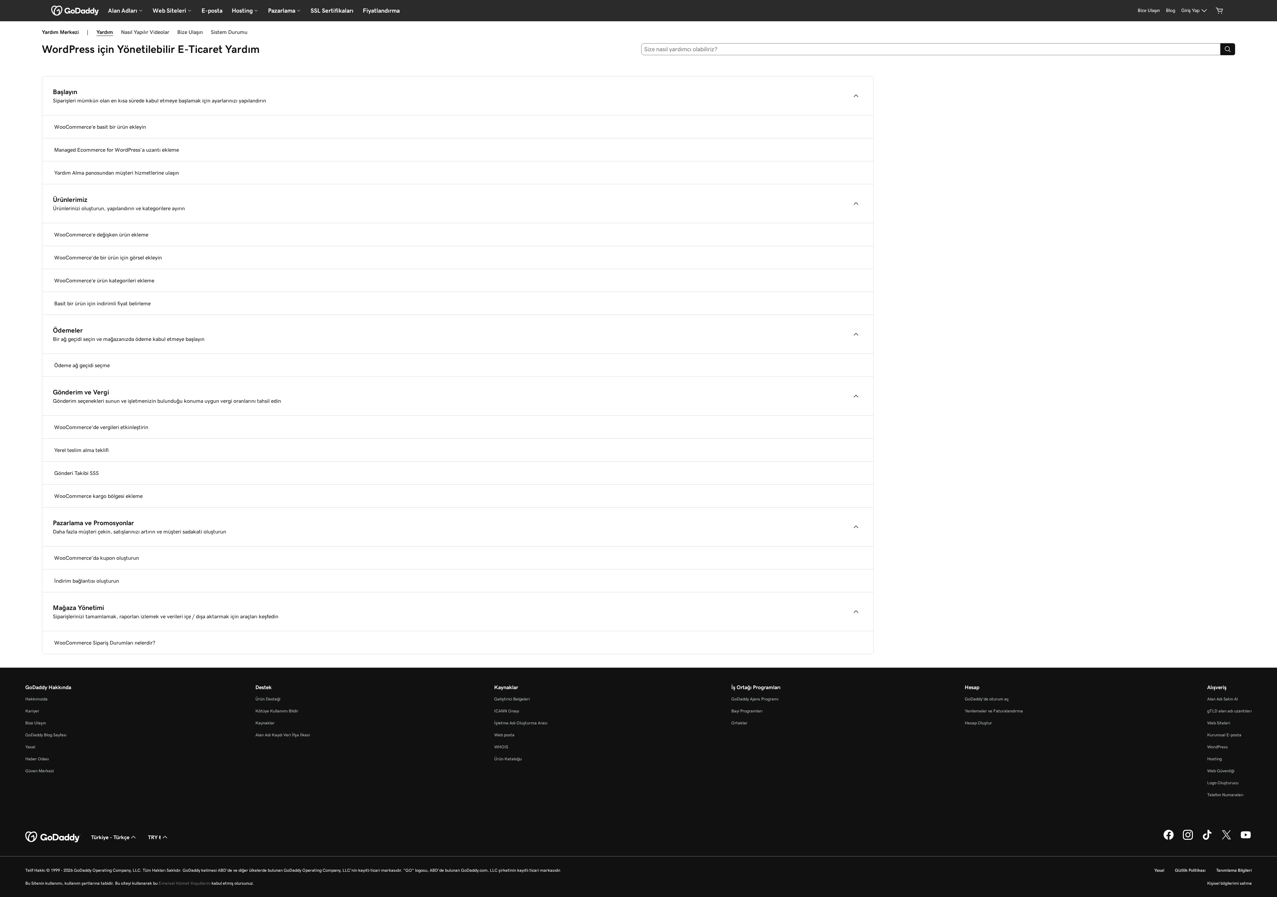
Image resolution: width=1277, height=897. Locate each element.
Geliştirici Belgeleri (512, 699)
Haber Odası (37, 759)
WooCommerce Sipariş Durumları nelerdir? (104, 642)
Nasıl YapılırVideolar (145, 32)
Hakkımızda (36, 699)
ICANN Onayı (506, 711)
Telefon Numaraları (1225, 795)
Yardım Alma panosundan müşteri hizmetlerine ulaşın (116, 172)
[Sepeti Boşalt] (1219, 10)
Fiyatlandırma (381, 11)
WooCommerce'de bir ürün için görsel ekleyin (108, 257)
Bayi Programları (747, 711)
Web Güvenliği (1220, 771)
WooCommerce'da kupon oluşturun (96, 557)
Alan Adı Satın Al (1222, 699)
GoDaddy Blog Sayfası (46, 735)
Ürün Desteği (267, 699)
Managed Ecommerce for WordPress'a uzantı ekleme (116, 149)
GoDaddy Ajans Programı (755, 699)
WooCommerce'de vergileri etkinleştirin (101, 427)
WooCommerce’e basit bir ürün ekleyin (100, 126)
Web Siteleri (1218, 723)
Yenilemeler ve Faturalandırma (994, 711)
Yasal (30, 747)
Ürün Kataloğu (508, 759)
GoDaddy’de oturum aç (987, 699)
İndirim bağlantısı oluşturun (86, 580)
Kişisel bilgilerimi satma (1229, 883)
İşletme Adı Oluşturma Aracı (520, 723)
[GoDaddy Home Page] (52, 837)
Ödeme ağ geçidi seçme (82, 365)
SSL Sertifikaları (332, 11)
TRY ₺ (154, 837)
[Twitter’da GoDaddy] (1226, 838)
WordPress (1217, 747)
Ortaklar (739, 723)
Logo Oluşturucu (1222, 783)
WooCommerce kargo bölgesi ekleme (98, 496)
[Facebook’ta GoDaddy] (1169, 838)
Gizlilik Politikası (1190, 870)
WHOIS (501, 747)
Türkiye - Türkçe (110, 837)
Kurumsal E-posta (1224, 735)
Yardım (104, 32)
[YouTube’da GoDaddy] (1246, 838)
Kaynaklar (265, 723)
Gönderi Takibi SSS (76, 473)
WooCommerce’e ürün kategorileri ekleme (104, 280)
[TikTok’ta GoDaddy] (1207, 838)
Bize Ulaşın (190, 32)
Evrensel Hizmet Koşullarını (185, 883)
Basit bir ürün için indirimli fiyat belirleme (102, 303)
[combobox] (931, 49)
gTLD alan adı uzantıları (1229, 711)
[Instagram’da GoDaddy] (1188, 838)
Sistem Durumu (229, 32)
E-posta (212, 11)
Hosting (1214, 759)
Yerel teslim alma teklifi (81, 450)
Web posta (504, 735)
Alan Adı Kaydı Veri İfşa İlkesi (282, 735)
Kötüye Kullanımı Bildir (276, 711)
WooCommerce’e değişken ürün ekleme (101, 234)
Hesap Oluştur (978, 723)
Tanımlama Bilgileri (1234, 870)
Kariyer (32, 711)
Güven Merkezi (39, 771)
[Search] (1227, 49)
